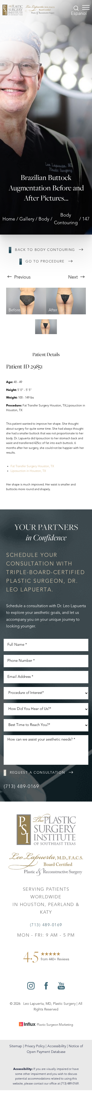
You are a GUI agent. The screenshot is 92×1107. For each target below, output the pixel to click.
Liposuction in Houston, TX (28, 471)
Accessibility (56, 1046)
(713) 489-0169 (21, 787)
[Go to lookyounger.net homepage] (28, 9)
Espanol (79, 13)
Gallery (26, 219)
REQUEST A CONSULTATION (37, 772)
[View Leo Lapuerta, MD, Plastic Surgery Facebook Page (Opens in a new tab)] (46, 988)
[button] (86, 7)
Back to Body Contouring (45, 250)
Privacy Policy (35, 1046)
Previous (22, 277)
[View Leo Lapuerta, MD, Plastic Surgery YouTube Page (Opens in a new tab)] (61, 988)
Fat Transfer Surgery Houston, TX (32, 466)
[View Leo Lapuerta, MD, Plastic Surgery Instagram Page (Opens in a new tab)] (30, 988)
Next (73, 277)
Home (8, 219)
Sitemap (15, 1046)
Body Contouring (66, 219)
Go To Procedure (45, 261)
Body (44, 219)
